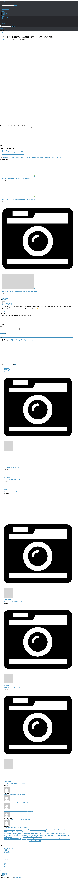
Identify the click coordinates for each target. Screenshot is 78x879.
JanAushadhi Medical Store (13, 835)
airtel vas (48, 157)
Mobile (3, 11)
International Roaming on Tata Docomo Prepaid (14, 783)
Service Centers (5, 9)
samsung (11, 841)
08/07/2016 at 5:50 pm (7, 304)
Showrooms (6, 859)
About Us (4, 873)
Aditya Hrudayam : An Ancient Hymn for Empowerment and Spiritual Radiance (21, 454)
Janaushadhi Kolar (61, 833)
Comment (2, 324)
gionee (29, 831)
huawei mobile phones (65, 831)
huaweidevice (49, 831)
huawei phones (22, 833)
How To (4, 10)
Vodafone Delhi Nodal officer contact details (14, 601)
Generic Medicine (52, 830)
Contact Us (4, 875)
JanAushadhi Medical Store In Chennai (30, 835)
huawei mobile (57, 831)
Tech (3, 12)
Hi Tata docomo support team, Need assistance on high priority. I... (18, 811)
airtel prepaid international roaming (38, 157)
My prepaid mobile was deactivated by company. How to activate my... (19, 819)
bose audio (13, 830)
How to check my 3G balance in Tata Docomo (12, 150)
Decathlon (20, 830)
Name (1, 326)
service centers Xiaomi (46, 841)
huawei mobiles (14, 833)
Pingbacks (4, 299)
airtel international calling (17, 157)
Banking (5, 849)
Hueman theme (17, 877)
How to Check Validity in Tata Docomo (12, 772)
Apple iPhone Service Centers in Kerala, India (13, 687)
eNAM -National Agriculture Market (11, 467)
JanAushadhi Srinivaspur (18, 837)
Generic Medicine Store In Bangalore (17, 831)
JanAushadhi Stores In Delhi (48, 837)
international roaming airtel (56, 157)
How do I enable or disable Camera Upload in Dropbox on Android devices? (20, 291)
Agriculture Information (9, 477)
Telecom (9, 599)
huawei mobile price (7, 833)
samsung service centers (24, 841)
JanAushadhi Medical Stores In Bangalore (50, 835)
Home (3, 7)
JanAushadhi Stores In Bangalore (32, 837)
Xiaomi (52, 841)
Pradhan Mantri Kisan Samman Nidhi (12, 479)
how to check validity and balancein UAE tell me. (14, 794)
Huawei (42, 832)
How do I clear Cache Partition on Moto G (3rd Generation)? (16, 178)
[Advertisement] (36, 49)
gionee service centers (35, 831)
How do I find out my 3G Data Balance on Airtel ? (13, 154)
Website (2, 331)
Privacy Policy (5, 874)
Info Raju (3, 39)
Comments (5, 298)
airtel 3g (6, 157)
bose (10, 830)
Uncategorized (7, 865)
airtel (4, 157)
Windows (6, 868)
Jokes (5, 855)
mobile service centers (12, 839)
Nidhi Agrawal (9, 303)
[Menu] (0, 870)
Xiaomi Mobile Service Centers (62, 841)
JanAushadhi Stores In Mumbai (61, 837)
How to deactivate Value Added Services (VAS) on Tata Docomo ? (17, 151)
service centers (35, 841)
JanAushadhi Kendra (50, 833)
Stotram (5, 452)
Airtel (18, 60)
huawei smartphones (30, 833)
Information (6, 465)
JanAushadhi (38, 833)
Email (1, 328)
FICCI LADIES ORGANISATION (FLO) (11, 491)
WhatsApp (6, 866)
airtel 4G (10, 157)
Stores (3, 14)
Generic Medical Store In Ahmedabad (38, 830)
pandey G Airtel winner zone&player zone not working (15, 827)
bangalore (7, 830)
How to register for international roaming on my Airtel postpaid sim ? (18, 199)
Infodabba (2, 1)
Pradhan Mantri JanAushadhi (36, 839)
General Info (6, 489)
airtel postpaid (26, 157)
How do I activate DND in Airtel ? (9, 152)
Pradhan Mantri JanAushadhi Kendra (58, 839)
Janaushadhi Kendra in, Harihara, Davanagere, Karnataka (16, 504)
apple (5, 830)
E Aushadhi (26, 830)
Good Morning (7, 852)
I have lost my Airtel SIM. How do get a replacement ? (14, 155)
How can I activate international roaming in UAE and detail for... (18, 802)
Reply (3, 311)
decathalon (17, 830)
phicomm (23, 839)
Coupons (6, 850)
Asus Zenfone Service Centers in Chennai (13, 516)
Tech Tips (4, 13)
